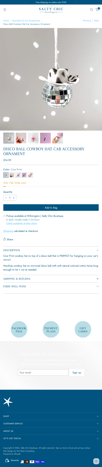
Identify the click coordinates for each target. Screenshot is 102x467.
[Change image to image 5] (57, 138)
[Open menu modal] (4, 9)
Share (10, 239)
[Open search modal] (91, 9)
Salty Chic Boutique (29, 447)
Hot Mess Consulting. (26, 451)
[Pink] (18, 175)
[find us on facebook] (19, 329)
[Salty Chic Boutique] (51, 10)
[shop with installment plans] (51, 329)
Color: (12, 169)
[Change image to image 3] (33, 138)
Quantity (7, 192)
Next (96, 20)
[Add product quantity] (13, 197)
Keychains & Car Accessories (26, 20)
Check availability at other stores (21, 223)
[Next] (75, 2)
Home (6, 20)
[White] (30, 175)
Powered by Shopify (12, 453)
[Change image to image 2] (21, 138)
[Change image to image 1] (8, 138)
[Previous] (26, 2)
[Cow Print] (5, 175)
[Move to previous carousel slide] (90, 308)
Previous (87, 20)
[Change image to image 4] (45, 138)
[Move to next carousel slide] (96, 308)
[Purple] (24, 175)
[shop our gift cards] (83, 329)
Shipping (8, 231)
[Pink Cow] (11, 175)
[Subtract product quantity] (5, 197)
